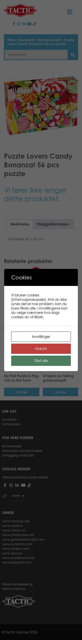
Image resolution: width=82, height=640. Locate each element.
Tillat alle (41, 360)
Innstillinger (41, 336)
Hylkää (41, 348)
